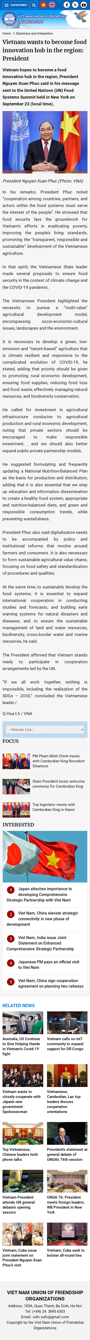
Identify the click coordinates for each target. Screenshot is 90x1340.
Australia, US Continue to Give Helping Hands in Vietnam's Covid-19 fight (21, 1046)
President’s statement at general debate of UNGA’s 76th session (67, 1154)
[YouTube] (83, 4)
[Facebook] (66, 4)
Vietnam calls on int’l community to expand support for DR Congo (65, 1044)
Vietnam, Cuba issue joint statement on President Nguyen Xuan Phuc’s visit (22, 1258)
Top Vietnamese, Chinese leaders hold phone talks (20, 1154)
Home (6, 33)
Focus (10, 741)
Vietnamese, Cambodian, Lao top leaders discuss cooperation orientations (63, 1101)
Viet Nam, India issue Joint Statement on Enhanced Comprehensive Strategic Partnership (40, 943)
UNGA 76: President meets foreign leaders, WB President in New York (65, 1205)
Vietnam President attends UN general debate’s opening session (18, 1205)
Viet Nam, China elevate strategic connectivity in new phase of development (42, 919)
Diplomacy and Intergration (34, 33)
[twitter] (75, 4)
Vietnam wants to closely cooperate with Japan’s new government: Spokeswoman (21, 1101)
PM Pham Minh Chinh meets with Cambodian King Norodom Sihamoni (58, 761)
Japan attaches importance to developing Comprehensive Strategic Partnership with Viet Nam (39, 894)
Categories (18, 5)
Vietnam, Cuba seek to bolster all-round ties (66, 1253)
